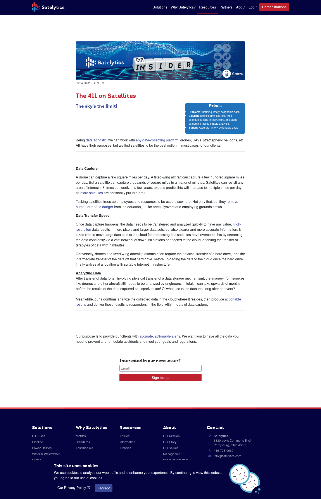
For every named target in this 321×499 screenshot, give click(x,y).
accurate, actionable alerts (160, 336)
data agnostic (96, 140)
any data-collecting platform (157, 140)
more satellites (91, 192)
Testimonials (84, 448)
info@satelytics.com (227, 456)
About (240, 7)
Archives (125, 448)
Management (172, 454)
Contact (215, 427)
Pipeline (37, 442)
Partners (226, 7)
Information (127, 442)
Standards (83, 442)
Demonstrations (274, 6)
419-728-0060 (223, 450)
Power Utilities (42, 448)
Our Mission (171, 436)
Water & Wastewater (46, 454)
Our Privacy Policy (72, 487)
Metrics (81, 436)
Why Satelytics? (183, 7)
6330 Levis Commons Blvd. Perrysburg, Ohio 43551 (233, 440)
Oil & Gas (38, 436)
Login (253, 7)
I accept (104, 488)
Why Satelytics (91, 427)
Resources (207, 7)
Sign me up (160, 377)
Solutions (160, 7)
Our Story (169, 442)
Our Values (170, 448)
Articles (124, 436)
